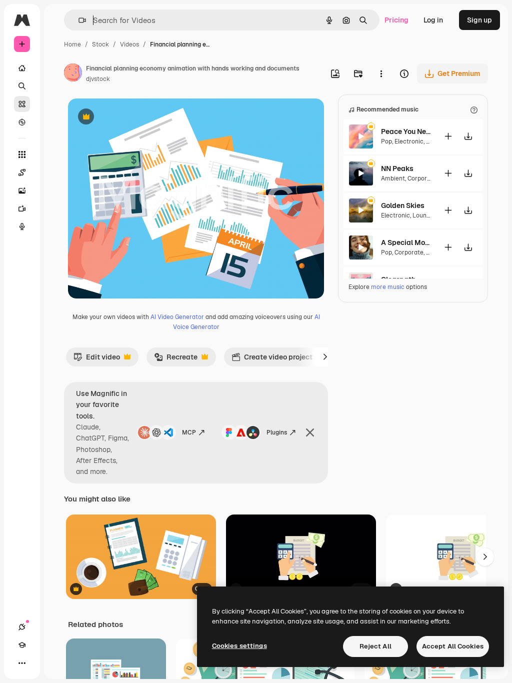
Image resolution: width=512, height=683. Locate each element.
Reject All (376, 646)
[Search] (22, 86)
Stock (100, 44)
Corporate (422, 178)
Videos (129, 44)
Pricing (396, 20)
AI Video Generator (177, 317)
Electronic (409, 142)
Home (72, 44)
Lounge (423, 216)
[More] (22, 663)
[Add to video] (448, 136)
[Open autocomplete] (78, 20)
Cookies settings (239, 646)
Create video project (272, 359)
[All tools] (22, 154)
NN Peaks (397, 168)
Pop (386, 142)
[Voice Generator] (22, 226)
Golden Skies (402, 205)
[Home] (22, 68)
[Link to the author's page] (73, 74)
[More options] (381, 74)
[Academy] (22, 645)
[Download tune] (468, 136)
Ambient (393, 178)
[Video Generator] (22, 208)
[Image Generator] (22, 190)
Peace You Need (406, 131)
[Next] (325, 357)
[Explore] (22, 122)
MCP (189, 432)
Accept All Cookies (453, 646)
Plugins (276, 432)
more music (387, 287)
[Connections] (22, 627)
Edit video (97, 359)
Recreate (176, 359)
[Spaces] (22, 172)
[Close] (310, 432)
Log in (433, 20)
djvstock (98, 79)
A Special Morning (406, 242)
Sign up (479, 20)
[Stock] (22, 104)
